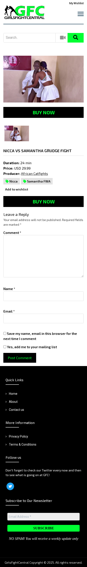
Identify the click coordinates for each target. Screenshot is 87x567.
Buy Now (44, 112)
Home (13, 393)
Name (9, 289)
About (13, 401)
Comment (12, 233)
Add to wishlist (16, 189)
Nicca (13, 181)
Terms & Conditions (22, 444)
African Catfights (34, 173)
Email (9, 311)
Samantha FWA (38, 181)
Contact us (16, 409)
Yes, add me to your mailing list (31, 347)
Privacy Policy (18, 436)
